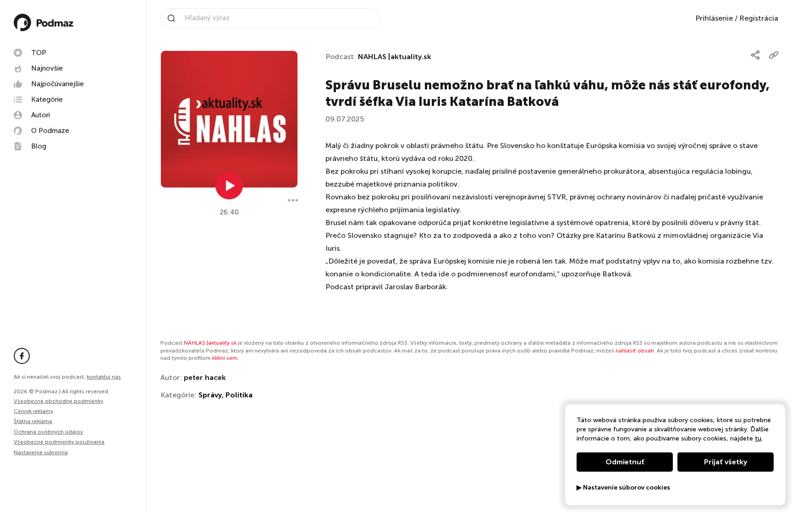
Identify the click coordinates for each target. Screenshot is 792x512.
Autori (40, 115)
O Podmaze (50, 131)
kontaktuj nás (104, 377)
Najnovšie (47, 68)
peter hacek (205, 377)
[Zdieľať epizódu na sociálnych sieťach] (755, 55)
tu (758, 438)
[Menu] (293, 200)
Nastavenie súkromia (41, 453)
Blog (38, 146)
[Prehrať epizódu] (229, 185)
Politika (239, 395)
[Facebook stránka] (22, 356)
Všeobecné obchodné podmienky (58, 401)
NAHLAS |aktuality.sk (394, 56)
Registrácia (758, 18)
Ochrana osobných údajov (48, 432)
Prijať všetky (725, 461)
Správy (210, 395)
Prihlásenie (714, 18)
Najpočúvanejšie (57, 84)
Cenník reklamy (33, 411)
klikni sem (224, 358)
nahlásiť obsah (635, 350)
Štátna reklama (33, 421)
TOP (38, 53)
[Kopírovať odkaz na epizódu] (773, 55)
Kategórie (47, 99)
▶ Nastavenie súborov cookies (623, 487)
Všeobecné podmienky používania (59, 442)
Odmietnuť (624, 461)
